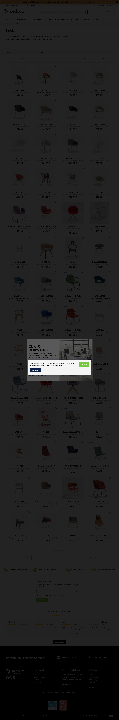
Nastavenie (35, 370)
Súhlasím (84, 364)
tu (63, 365)
